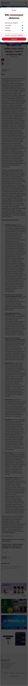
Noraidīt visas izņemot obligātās (14, 35)
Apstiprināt (14, 39)
